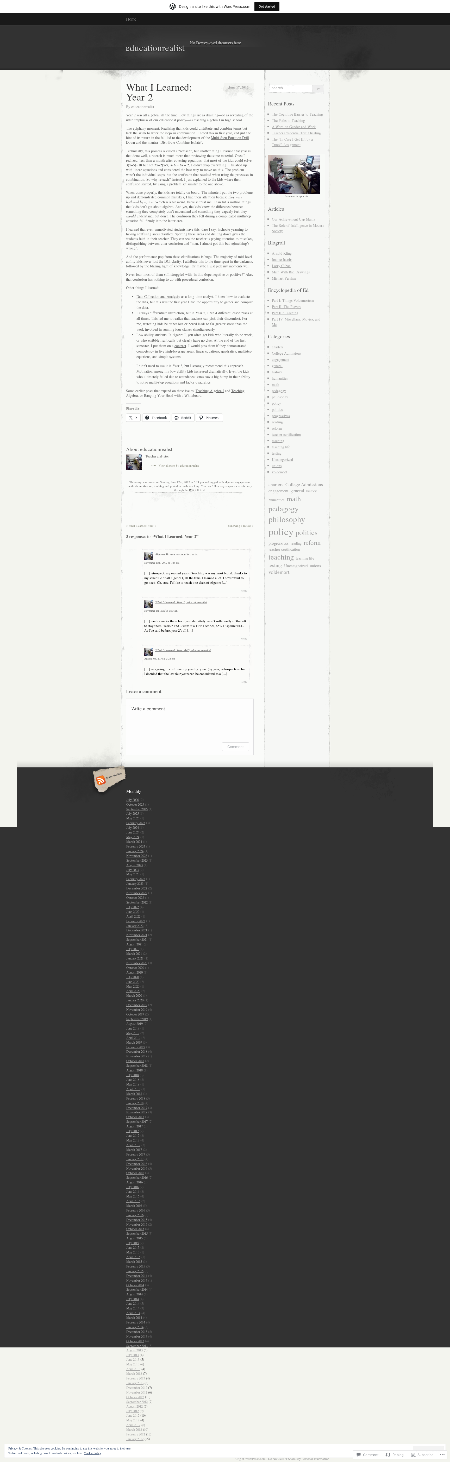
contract (180, 345)
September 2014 (137, 1289)
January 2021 (134, 958)
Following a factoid (241, 526)
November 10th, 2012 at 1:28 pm (161, 562)
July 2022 (132, 907)
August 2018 (134, 1070)
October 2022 (135, 897)
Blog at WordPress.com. (250, 1458)
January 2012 (134, 1438)
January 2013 (134, 1383)
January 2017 (134, 1159)
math (185, 486)
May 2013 (132, 1364)
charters (277, 346)
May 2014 (132, 1308)
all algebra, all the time (160, 114)
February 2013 (135, 1378)
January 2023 (134, 883)
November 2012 (136, 1392)
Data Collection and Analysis (157, 296)
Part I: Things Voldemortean (293, 300)
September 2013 (137, 1345)
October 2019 (135, 1014)
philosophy (280, 396)
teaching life (281, 446)
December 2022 (136, 888)
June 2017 (132, 1135)
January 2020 (134, 1000)
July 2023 (132, 869)
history (277, 371)
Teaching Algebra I (210, 390)
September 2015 (137, 1233)
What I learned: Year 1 (141, 526)
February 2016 (135, 1210)
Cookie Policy (92, 1453)
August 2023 (134, 865)
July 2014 (132, 1298)
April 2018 (133, 1089)
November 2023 (136, 855)
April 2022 (133, 916)
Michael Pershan (284, 278)
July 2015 (132, 1242)
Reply (244, 590)
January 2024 (134, 851)
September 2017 (137, 1121)
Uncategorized (282, 459)
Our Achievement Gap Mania (293, 219)
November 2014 (136, 1280)
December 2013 (136, 1331)
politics (277, 409)
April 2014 (133, 1312)
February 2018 (135, 1098)
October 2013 (135, 1341)
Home (131, 19)
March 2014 (134, 1317)
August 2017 (134, 1126)
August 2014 (134, 1294)
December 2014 (136, 1275)
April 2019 (133, 1037)
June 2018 (132, 1079)
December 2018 (136, 1051)
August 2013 (134, 1350)
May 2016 (132, 1196)
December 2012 (136, 1387)
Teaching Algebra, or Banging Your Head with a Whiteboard (185, 393)
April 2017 (133, 1145)
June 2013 (132, 1359)
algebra (229, 482)
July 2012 (132, 1410)
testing (277, 453)
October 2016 (135, 1172)
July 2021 (132, 948)
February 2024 (135, 846)
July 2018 (132, 1074)
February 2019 (135, 1047)
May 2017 (132, 1140)
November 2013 (136, 1336)
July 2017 (132, 1130)
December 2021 (136, 930)
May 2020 (132, 986)
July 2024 (132, 827)
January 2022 (134, 925)
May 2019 (132, 1033)
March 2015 (134, 1261)
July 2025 (132, 813)
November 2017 (136, 1112)
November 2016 (136, 1168)
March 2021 (134, 953)
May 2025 (132, 818)
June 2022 (132, 911)
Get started (267, 6)
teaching (159, 486)
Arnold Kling (282, 253)
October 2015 (135, 1228)
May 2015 (132, 1252)
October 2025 (135, 804)
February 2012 (135, 1434)
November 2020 (136, 963)
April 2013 (133, 1368)
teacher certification (286, 434)
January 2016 (134, 1215)
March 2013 (134, 1373)
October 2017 (135, 1116)
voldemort (279, 471)
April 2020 (133, 990)
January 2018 (134, 1103)
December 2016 (136, 1163)
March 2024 (134, 841)
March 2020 (134, 995)
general (277, 365)
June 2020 (132, 981)
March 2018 (134, 1093)
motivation (145, 486)
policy (276, 403)
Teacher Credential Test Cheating (296, 132)
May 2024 (132, 836)
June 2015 (132, 1247)
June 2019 (132, 1028)
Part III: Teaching (285, 312)
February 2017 (135, 1154)
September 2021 (137, 939)
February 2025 (135, 822)
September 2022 (137, 902)
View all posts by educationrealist (179, 465)
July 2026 (132, 799)
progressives (281, 415)
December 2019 (136, 1004)
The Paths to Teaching (288, 120)
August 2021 (134, 944)
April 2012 (133, 1424)
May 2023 (132, 874)
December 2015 (136, 1219)
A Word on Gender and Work (294, 126)
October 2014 (135, 1285)
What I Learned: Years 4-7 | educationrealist (183, 650)
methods (133, 486)
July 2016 (132, 1186)
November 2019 (136, 1009)
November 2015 (136, 1224)
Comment (235, 746)
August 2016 (134, 1182)
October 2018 (135, 1060)
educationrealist (142, 106)
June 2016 (132, 1191)
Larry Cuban (281, 265)
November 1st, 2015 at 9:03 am (161, 610)
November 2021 (136, 934)
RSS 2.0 (194, 490)
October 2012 (135, 1397)
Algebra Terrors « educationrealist (176, 554)
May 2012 (132, 1420)
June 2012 (132, 1415)
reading (277, 421)
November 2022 (136, 892)
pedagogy (279, 390)
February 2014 (135, 1322)
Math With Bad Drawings (291, 271)
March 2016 (134, 1205)
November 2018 (136, 1056)
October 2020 (135, 967)
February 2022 (135, 921)
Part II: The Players (286, 306)
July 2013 (132, 1354)
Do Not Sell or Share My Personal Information (298, 1458)
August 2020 (134, 972)
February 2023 (135, 878)
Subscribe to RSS (108, 780)
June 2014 (132, 1303)
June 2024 (132, 832)
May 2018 (132, 1084)
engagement (242, 482)
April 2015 (133, 1256)
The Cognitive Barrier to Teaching (297, 114)
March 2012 (134, 1429)
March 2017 (134, 1149)
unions (277, 465)
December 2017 (136, 1107)
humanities (280, 378)
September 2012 (137, 1401)
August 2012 (134, 1406)
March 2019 (134, 1042)
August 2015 (134, 1238)
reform (277, 428)
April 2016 (133, 1201)
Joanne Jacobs (282, 259)
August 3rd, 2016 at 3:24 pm (159, 658)
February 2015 (135, 1266)
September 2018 (137, 1065)
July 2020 (132, 977)
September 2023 (137, 860)
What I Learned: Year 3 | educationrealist (181, 602)
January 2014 (134, 1327)
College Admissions (286, 353)
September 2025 (137, 809)
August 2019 (134, 1023)
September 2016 (137, 1177)
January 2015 (134, 1271)
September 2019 (137, 1019)
